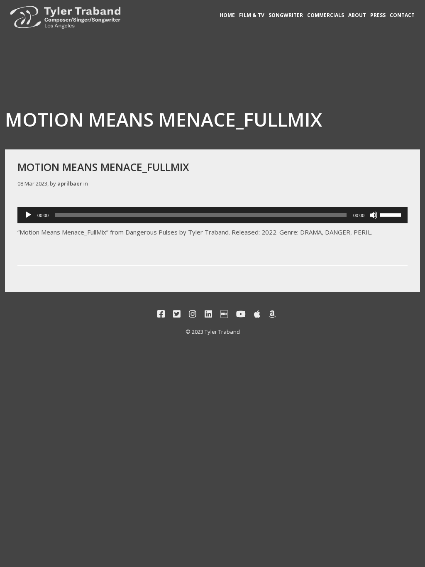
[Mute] (373, 215)
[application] (212, 215)
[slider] (391, 214)
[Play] (28, 215)
